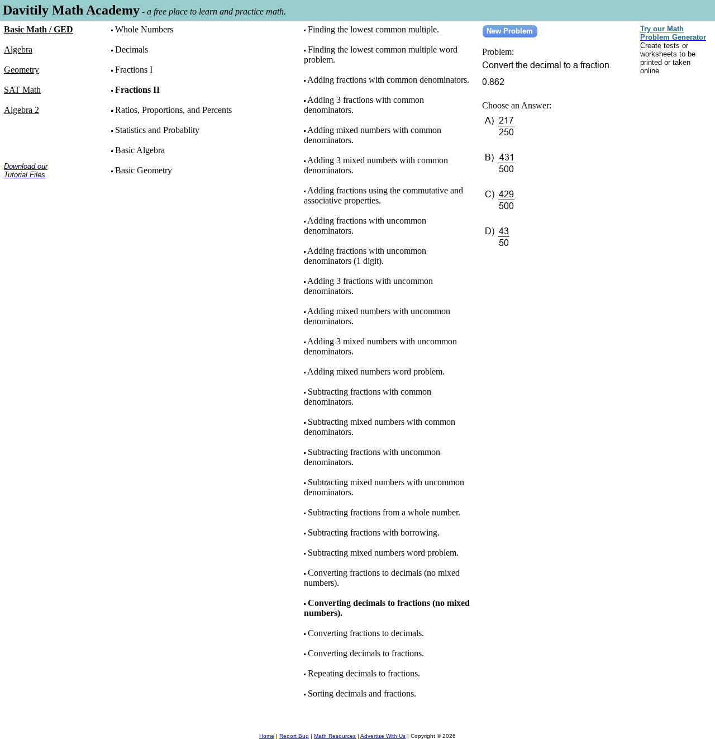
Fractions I (133, 69)
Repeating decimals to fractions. (364, 673)
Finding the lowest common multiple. (373, 29)
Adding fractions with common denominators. (388, 79)
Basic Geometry (143, 170)
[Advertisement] (39, 223)
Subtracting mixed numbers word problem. (383, 552)
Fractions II (137, 89)
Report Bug (294, 736)
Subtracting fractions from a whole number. (384, 512)
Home (266, 736)
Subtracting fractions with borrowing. (374, 532)
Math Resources (335, 736)
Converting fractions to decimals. (366, 633)
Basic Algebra (140, 150)
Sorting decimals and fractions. (362, 693)
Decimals (131, 49)
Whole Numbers (144, 29)
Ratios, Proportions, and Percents (173, 110)
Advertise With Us (383, 736)
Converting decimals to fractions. (366, 653)
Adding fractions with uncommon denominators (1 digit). (365, 256)
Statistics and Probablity (157, 130)
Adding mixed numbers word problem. (376, 371)
